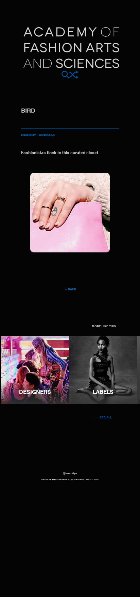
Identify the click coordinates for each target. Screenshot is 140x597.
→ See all (104, 417)
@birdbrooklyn (47, 135)
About (96, 479)
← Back (70, 289)
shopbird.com (28, 135)
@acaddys (70, 473)
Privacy (89, 479)
